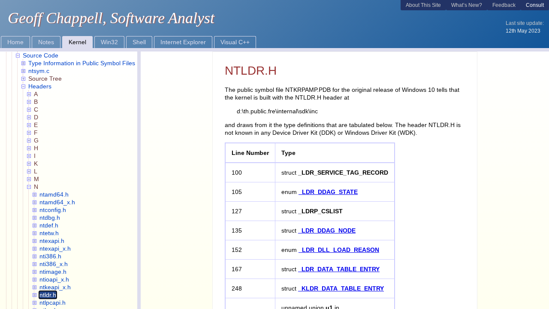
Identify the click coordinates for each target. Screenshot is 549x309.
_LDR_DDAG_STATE (328, 191)
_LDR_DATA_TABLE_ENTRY (339, 269)
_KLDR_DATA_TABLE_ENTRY (341, 288)
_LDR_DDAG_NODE (327, 230)
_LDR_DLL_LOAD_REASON (339, 249)
